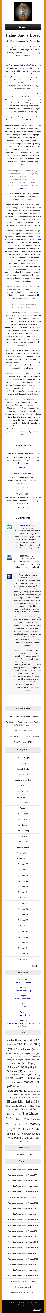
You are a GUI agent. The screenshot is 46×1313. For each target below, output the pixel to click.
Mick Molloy (19, 1087)
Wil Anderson (33, 1138)
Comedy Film (23, 775)
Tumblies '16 (23, 903)
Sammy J (13, 1097)
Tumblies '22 (23, 937)
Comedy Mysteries (23, 780)
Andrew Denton (25, 1040)
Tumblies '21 (23, 931)
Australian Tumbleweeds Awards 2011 (23, 1197)
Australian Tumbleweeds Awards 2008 (23, 1180)
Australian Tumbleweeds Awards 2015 (23, 1220)
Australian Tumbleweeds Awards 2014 (23, 1214)
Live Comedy (23, 825)
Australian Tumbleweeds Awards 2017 (23, 1231)
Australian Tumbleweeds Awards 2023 (23, 1264)
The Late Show (16, 1124)
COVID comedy (23, 797)
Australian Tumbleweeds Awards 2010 (23, 1192)
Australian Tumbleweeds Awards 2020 (23, 1248)
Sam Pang (23, 1097)
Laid (32, 1078)
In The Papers (23, 814)
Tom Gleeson (31, 1133)
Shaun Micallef (23, 1101)
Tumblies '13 (23, 886)
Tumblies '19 (23, 920)
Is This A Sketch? (23, 819)
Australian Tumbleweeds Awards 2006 (23, 1169)
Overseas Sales (23, 842)
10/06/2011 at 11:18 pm (27, 558)
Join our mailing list (12, 1023)
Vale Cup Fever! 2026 (23, 742)
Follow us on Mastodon (23, 1007)
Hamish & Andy (31, 1060)
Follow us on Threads (23, 1015)
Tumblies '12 (23, 881)
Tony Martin (14, 1137)
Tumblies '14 (23, 892)
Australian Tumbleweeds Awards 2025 (23, 1276)
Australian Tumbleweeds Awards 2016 (23, 1225)
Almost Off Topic (23, 758)
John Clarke (28, 1071)
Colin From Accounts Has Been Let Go (23, 736)
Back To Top (37, 1310)
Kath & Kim (27, 53)
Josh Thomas (24, 1075)
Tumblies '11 (23, 875)
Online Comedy (23, 830)
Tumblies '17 (23, 909)
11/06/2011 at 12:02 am (27, 578)
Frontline (18, 53)
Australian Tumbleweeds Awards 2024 (23, 1270)
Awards (23, 763)
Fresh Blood (24, 1057)
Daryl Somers (31, 1054)
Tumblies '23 (23, 942)
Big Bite (37, 50)
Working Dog (23, 1141)
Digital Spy (23, 188)
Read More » (23, 467)
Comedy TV (11, 47)
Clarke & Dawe (14, 1053)
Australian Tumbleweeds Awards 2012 (23, 1203)
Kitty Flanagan (18, 1078)
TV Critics (22, 47)
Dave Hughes (11, 1057)
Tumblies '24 (23, 948)
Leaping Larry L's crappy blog (23, 1292)
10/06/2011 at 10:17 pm (27, 528)
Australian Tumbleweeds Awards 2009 (23, 1186)
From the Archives (23, 803)
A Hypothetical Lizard (23, 731)
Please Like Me (16, 1090)
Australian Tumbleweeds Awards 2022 (23, 1259)
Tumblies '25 (23, 954)
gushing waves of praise (24, 68)
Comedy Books (23, 769)
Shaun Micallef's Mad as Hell (20, 1106)
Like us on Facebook (23, 982)
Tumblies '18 (23, 914)
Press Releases (23, 853)
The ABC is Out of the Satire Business (23, 716)
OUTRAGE (23, 836)
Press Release (23, 847)
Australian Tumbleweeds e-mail (23, 1281)
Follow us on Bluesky (23, 991)
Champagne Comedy (23, 1287)
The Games (25, 55)
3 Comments (12, 50)
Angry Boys (29, 50)
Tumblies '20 (23, 926)
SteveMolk (25, 525)
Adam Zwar (12, 1040)
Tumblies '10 (23, 870)
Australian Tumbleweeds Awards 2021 (23, 1253)
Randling (15, 1094)
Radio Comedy (23, 859)
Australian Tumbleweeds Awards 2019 (23, 1242)
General (23, 808)
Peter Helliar (32, 1087)
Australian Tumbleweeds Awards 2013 (23, 1208)
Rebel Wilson (26, 1094)
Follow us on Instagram (23, 999)
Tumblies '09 (23, 864)
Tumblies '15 (23, 898)
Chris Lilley (10, 53)
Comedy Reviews (23, 786)
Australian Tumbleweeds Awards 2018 (23, 1236)
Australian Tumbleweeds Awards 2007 (23, 1175)
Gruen (19, 1060)
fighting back (10, 77)
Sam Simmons (34, 1097)
